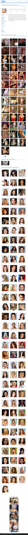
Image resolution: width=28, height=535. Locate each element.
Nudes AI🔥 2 (23, 12)
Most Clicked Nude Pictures (23, 36)
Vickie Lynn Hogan (3, 24)
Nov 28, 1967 (3, 15)
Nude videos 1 (17, 12)
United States (3, 20)
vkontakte (4, 32)
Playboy (3, 30)
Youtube (2, 32)
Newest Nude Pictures (16, 36)
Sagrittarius (2, 22)
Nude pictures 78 (11, 12)
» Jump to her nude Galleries (23, 6)
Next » (8, 156)
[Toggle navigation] (26, 1)
